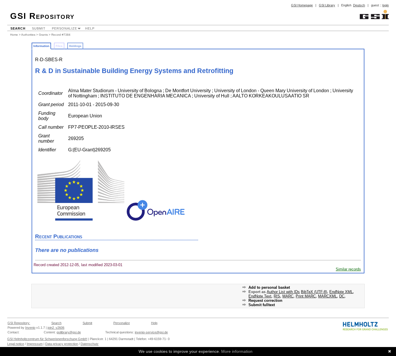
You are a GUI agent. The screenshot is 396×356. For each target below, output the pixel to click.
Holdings (75, 46)
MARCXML (327, 296)
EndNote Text (259, 296)
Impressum (35, 344)
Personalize (64, 28)
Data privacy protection (61, 344)
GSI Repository (42, 16)
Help (90, 28)
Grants (43, 34)
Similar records (348, 269)
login (385, 5)
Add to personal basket (269, 287)
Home (14, 34)
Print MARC (306, 296)
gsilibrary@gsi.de (69, 332)
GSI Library (327, 5)
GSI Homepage (302, 5)
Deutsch (359, 5)
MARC (287, 296)
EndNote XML (341, 292)
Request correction (265, 300)
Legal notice (15, 344)
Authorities (28, 34)
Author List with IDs (283, 292)
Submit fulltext (261, 305)
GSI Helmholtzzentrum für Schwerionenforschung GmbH (47, 339)
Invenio (30, 327)
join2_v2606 (56, 327)
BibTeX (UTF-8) (314, 292)
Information (41, 46)
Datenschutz (90, 344)
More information (237, 351)
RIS (277, 296)
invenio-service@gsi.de (151, 332)
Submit (39, 28)
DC (341, 296)
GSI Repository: (19, 323)
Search (18, 28)
